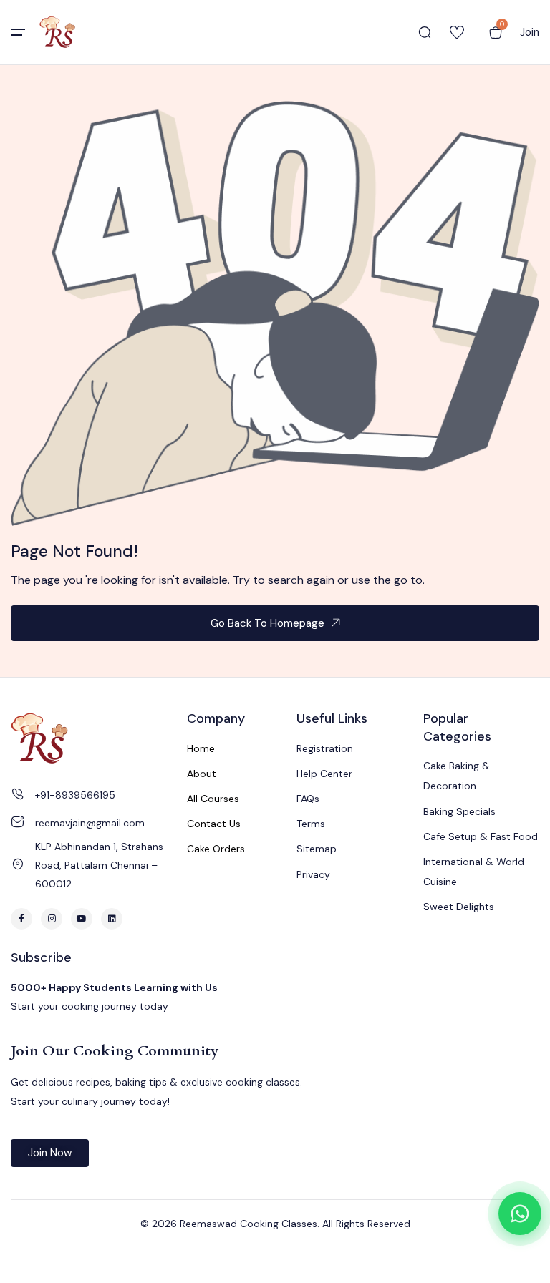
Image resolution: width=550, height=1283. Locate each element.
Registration (324, 748)
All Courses (213, 798)
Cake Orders (216, 848)
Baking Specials (459, 811)
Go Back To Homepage (267, 623)
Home (201, 748)
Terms (310, 823)
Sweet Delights (458, 906)
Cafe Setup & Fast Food (480, 836)
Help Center (324, 773)
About (201, 773)
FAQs (307, 798)
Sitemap (316, 848)
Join (529, 32)
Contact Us (214, 823)
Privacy (313, 874)
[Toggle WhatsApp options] (519, 1213)
